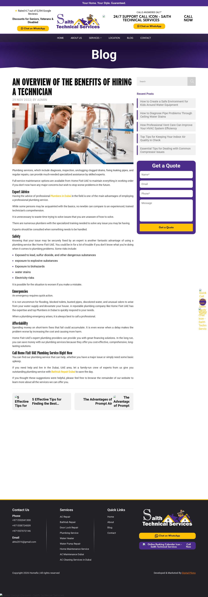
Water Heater (67, 538)
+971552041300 (21, 520)
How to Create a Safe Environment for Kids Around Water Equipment (164, 103)
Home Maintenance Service (74, 548)
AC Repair (65, 516)
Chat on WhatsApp (34, 28)
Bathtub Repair (68, 522)
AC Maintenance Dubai (72, 554)
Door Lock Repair (69, 527)
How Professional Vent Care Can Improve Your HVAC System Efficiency (166, 126)
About (110, 522)
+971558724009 (21, 525)
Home (60, 38)
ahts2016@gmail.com (24, 541)
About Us (76, 38)
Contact (145, 38)
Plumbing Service (69, 532)
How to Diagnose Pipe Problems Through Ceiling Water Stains (166, 114)
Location (114, 38)
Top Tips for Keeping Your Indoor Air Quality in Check (163, 138)
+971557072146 (21, 530)
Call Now (188, 18)
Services (94, 38)
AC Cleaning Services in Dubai (75, 559)
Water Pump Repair (70, 543)
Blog (130, 38)
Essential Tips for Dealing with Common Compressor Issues (165, 150)
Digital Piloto (189, 572)
